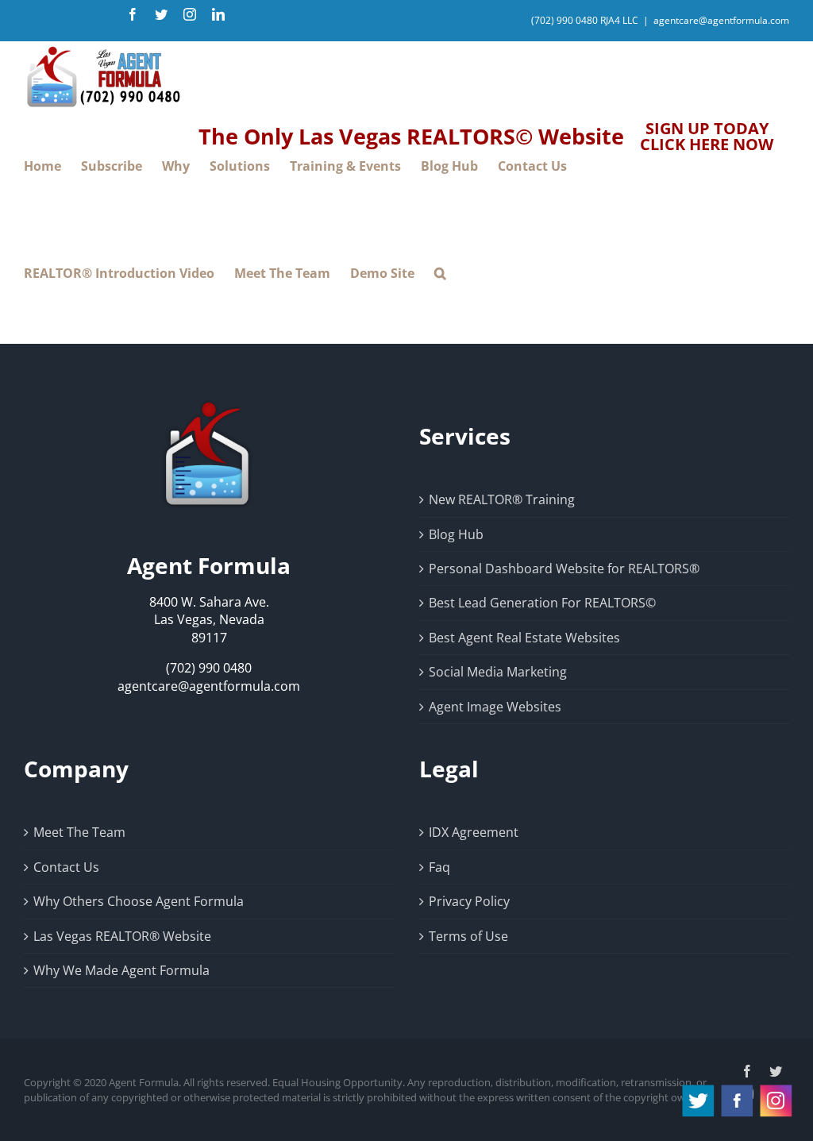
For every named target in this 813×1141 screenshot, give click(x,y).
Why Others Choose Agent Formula (138, 901)
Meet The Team (79, 832)
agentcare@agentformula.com (721, 20)
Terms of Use (468, 936)
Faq (439, 867)
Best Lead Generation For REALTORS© (542, 602)
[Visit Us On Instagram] (775, 1090)
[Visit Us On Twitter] (697, 1090)
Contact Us (66, 867)
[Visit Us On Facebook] (736, 1090)
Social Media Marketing (498, 671)
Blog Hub (456, 534)
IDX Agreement (473, 832)
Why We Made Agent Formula (121, 970)
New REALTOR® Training (502, 499)
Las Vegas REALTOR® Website (122, 936)
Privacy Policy (469, 901)
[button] (440, 273)
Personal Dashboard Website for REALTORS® (564, 568)
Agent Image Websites (495, 706)
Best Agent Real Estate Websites (524, 637)
